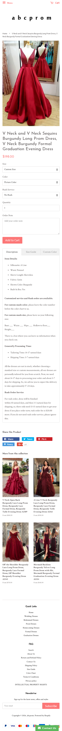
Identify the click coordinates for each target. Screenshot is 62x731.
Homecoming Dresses (31, 628)
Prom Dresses (31, 624)
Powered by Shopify (42, 715)
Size (4, 163)
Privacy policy (31, 681)
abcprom (30, 715)
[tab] (12, 252)
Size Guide (31, 669)
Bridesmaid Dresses (31, 620)
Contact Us (31, 661)
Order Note (7, 215)
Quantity (6, 202)
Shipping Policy (31, 665)
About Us (31, 654)
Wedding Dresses (31, 616)
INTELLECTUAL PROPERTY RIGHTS (31, 684)
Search (31, 650)
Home (4, 34)
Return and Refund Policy (31, 657)
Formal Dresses (31, 631)
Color (5, 176)
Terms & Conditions (31, 677)
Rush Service (8, 189)
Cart (57, 2)
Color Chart (31, 673)
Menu (9, 2)
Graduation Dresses (31, 635)
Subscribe (51, 706)
